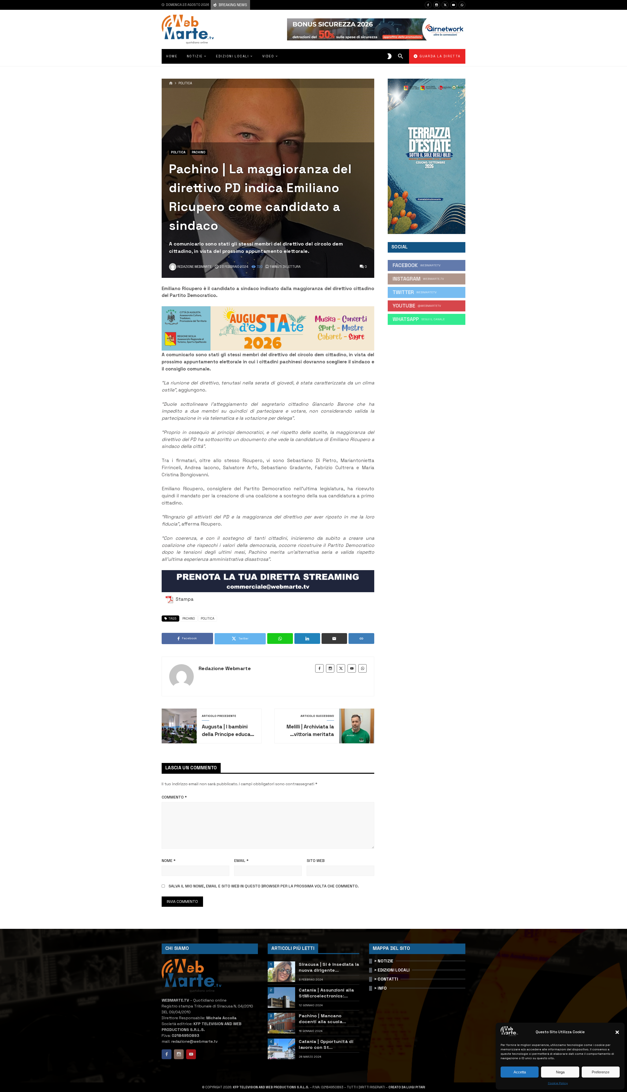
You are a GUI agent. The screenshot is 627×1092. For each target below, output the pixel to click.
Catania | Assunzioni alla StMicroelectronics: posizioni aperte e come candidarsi (326, 993)
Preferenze (600, 1072)
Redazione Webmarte (225, 668)
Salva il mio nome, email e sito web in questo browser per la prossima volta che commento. (264, 886)
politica (207, 618)
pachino (188, 618)
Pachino (198, 152)
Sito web (316, 860)
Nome (169, 860)
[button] (617, 1032)
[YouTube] (453, 4)
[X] (445, 4)
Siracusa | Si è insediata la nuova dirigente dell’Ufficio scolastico (329, 967)
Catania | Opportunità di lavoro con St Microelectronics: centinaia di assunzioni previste (326, 1044)
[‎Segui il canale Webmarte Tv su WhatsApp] (461, 4)
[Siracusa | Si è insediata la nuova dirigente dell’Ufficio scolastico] (281, 971)
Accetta (520, 1072)
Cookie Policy (558, 1083)
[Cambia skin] (389, 56)
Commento (174, 797)
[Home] (171, 83)
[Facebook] (428, 4)
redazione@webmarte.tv (194, 1041)
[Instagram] (436, 4)
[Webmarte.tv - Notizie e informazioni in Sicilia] (188, 29)
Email (241, 860)
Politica (185, 83)
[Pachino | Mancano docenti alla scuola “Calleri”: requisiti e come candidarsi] (281, 1023)
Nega (560, 1072)
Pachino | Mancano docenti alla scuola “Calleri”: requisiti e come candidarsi (328, 1018)
